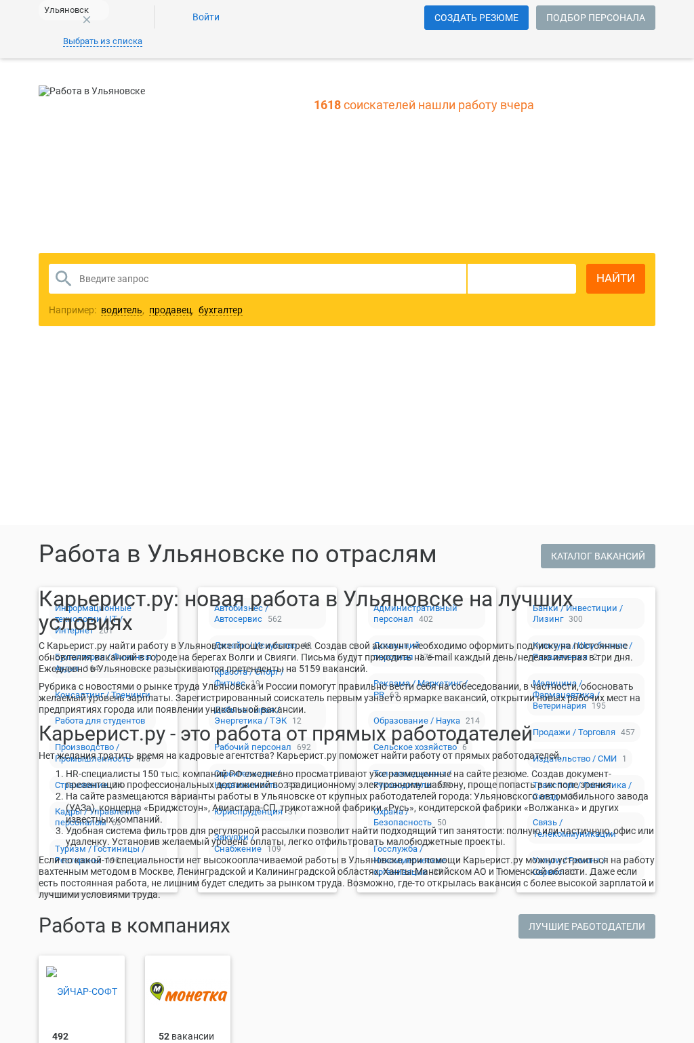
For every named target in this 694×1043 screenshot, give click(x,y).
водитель (121, 309)
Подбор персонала (595, 17)
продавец (170, 309)
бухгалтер (221, 309)
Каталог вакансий (598, 556)
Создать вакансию (453, 405)
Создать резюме (476, 17)
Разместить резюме (246, 405)
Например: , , (146, 309)
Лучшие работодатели (587, 926)
